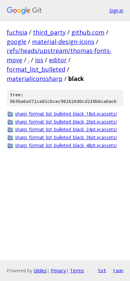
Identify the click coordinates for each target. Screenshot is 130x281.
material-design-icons (63, 42)
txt (102, 270)
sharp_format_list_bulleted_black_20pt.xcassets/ (66, 122)
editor (58, 60)
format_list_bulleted (36, 69)
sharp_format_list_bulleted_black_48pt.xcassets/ (66, 145)
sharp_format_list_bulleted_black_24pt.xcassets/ (66, 129)
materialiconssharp (35, 79)
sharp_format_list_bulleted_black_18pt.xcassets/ (66, 114)
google (16, 42)
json (118, 270)
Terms (77, 270)
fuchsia (17, 32)
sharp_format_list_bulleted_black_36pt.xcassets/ (66, 137)
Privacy (58, 270)
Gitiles (40, 270)
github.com (87, 32)
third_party (49, 32)
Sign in (116, 10)
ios (39, 60)
